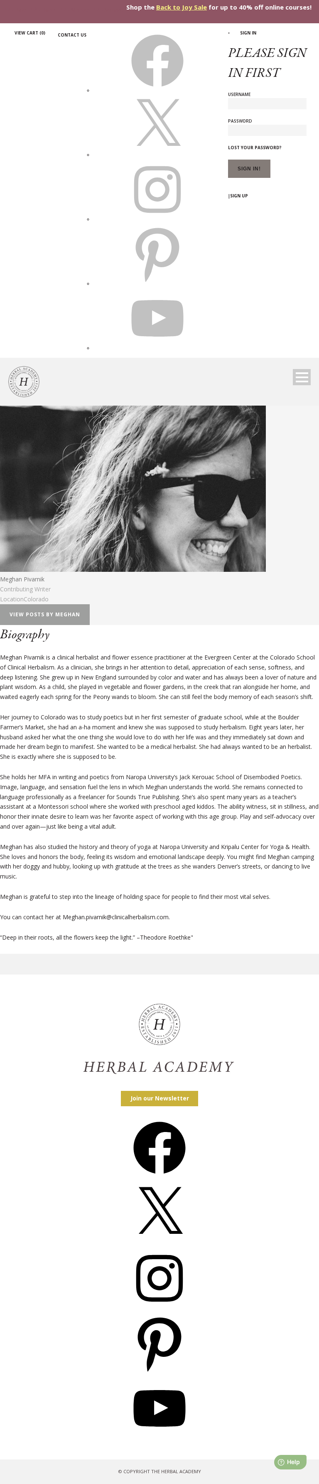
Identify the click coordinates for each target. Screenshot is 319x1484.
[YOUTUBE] (157, 348)
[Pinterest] (159, 1372)
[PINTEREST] (157, 283)
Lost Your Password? (255, 147)
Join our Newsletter (159, 1098)
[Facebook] (159, 1177)
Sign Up (239, 196)
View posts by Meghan (45, 614)
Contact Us (72, 35)
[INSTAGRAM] (157, 219)
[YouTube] (159, 1437)
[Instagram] (159, 1307)
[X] (157, 155)
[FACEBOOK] (157, 90)
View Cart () (30, 33)
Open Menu (302, 377)
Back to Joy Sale (181, 7)
